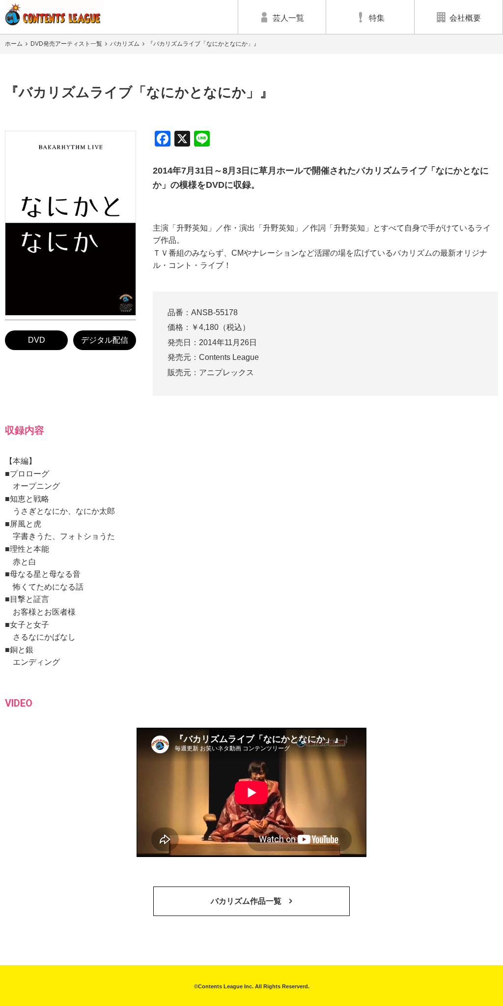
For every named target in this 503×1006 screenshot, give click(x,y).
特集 (377, 18)
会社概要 (465, 18)
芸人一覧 (288, 18)
